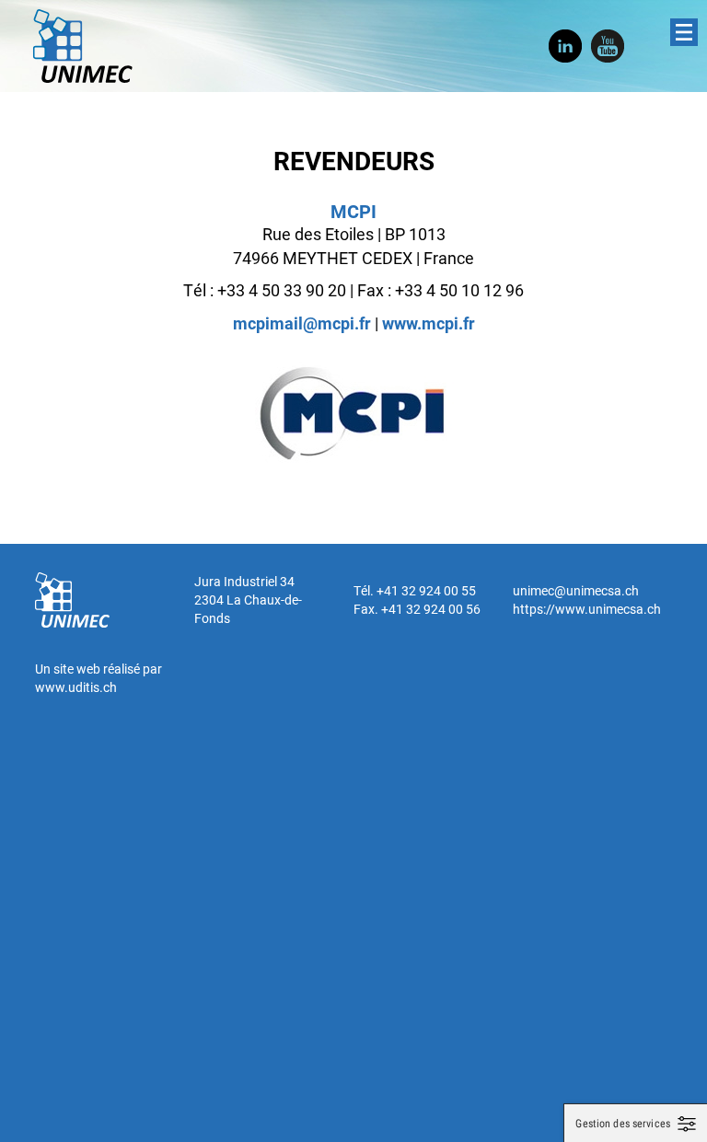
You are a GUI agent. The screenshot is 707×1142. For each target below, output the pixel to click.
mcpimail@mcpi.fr (302, 323)
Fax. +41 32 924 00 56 (417, 608)
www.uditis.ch (76, 687)
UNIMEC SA (83, 46)
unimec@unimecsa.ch (576, 590)
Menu (684, 32)
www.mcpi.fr (428, 323)
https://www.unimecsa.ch (587, 608)
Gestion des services (622, 1123)
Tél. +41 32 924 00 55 (415, 590)
